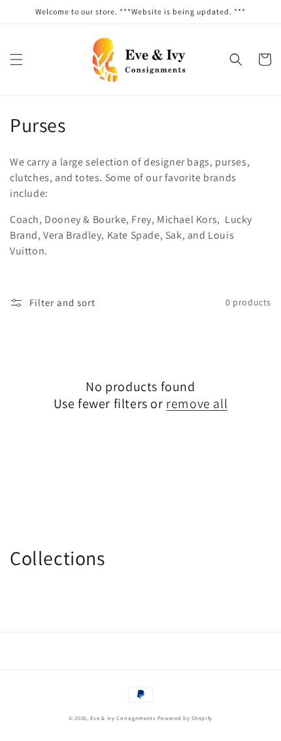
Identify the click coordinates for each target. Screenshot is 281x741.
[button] (16, 59)
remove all (196, 403)
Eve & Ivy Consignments (122, 717)
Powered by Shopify (185, 717)
